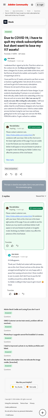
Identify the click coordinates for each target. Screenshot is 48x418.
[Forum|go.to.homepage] (18, 5)
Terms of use (24, 403)
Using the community (11, 403)
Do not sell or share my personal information (19, 411)
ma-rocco (11, 58)
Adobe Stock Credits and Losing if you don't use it (22, 309)
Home (7, 11)
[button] (4, 5)
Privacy (32, 403)
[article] (24, 226)
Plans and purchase (11, 169)
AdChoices (10, 415)
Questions (37, 11)
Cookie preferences (11, 407)
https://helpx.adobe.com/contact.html (19, 135)
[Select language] (32, 5)
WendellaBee (14, 126)
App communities (18, 11)
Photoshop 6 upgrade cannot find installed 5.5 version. (24, 334)
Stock (28, 11)
